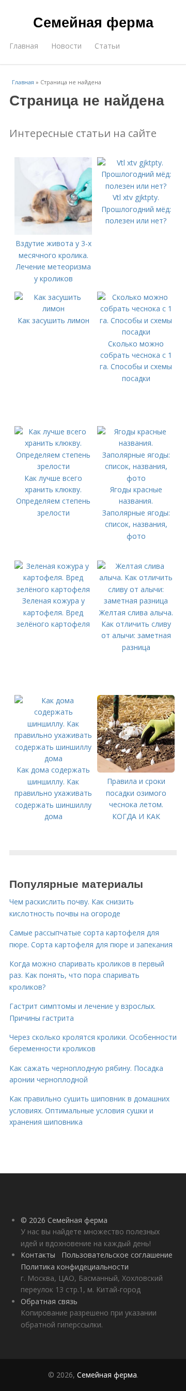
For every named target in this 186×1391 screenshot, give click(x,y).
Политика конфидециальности (75, 1267)
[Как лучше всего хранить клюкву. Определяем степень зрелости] (53, 466)
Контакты (38, 1255)
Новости (66, 46)
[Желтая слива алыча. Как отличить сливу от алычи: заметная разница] (136, 601)
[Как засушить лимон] (53, 308)
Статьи (107, 46)
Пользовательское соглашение (117, 1255)
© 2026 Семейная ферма (64, 1220)
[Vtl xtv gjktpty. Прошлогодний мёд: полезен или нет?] (136, 186)
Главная (23, 46)
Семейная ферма (93, 22)
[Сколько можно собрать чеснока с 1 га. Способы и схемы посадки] (136, 332)
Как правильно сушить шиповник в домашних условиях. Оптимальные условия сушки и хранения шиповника (89, 1110)
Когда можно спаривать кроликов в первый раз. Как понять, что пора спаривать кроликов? (86, 975)
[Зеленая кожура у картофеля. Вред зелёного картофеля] (53, 589)
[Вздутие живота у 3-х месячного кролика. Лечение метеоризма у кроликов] (53, 232)
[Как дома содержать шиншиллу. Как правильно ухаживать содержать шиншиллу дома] (53, 758)
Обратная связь (49, 1301)
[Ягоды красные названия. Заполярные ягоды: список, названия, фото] (136, 478)
